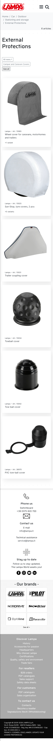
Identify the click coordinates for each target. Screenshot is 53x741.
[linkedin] (34, 573)
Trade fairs (26, 662)
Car (13, 16)
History (26, 643)
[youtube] (29, 573)
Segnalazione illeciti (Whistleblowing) (26, 711)
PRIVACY (7, 732)
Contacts (26, 705)
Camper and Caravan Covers (16, 64)
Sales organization (26, 695)
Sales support (26, 679)
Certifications (27, 656)
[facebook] (19, 573)
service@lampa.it (26, 540)
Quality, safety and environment (26, 659)
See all (6, 69)
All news (6, 59)
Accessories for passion (26, 646)
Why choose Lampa (26, 653)
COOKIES (16, 732)
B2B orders (26, 672)
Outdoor (22, 16)
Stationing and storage (17, 19)
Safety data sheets (26, 682)
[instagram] (24, 573)
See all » (26, 627)
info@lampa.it (26, 531)
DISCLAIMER (26, 732)
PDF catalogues (26, 675)
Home (5, 16)
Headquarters (26, 649)
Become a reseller (26, 708)
